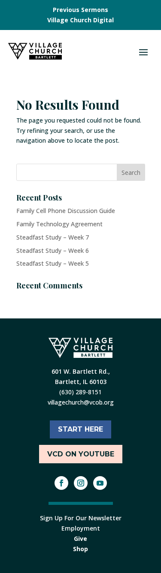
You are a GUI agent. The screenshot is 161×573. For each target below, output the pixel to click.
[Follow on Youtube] (100, 483)
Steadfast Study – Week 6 (52, 250)
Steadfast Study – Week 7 (52, 237)
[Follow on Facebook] (61, 483)
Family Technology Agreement (59, 224)
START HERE (80, 429)
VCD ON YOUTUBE (80, 454)
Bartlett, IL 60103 (80, 382)
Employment (80, 528)
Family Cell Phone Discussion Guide (65, 211)
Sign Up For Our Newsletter (81, 518)
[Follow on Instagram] (81, 483)
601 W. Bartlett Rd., (81, 371)
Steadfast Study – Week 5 (52, 263)
